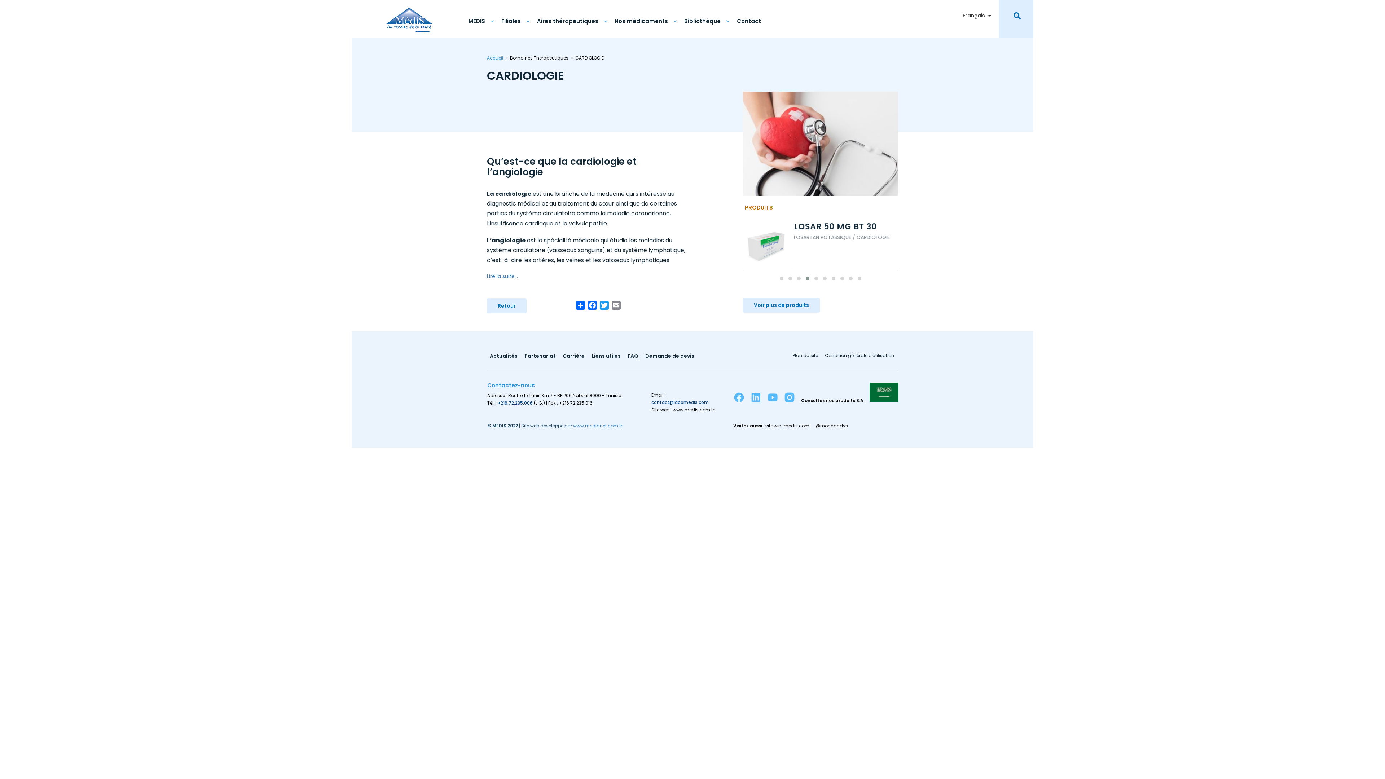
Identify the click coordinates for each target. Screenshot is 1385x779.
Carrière (574, 356)
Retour (507, 305)
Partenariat (540, 356)
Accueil (495, 58)
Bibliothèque (702, 21)
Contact (749, 21)
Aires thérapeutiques (567, 21)
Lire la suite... (502, 276)
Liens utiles (606, 356)
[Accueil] (409, 16)
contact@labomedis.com (680, 402)
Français (974, 15)
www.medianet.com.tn (598, 426)
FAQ (633, 356)
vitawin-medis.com (787, 426)
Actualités (504, 356)
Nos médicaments (641, 21)
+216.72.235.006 (515, 403)
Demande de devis (669, 356)
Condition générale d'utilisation (859, 355)
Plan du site (805, 355)
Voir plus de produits (781, 305)
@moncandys (832, 426)
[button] (781, 278)
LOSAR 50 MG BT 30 (786, 227)
